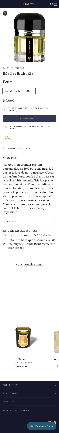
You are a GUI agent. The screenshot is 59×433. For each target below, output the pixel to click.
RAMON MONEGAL (14, 68)
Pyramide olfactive (17, 149)
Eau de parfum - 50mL (19, 91)
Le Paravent (29, 4)
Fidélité (9, 401)
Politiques (11, 385)
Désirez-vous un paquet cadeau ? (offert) (29, 109)
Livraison (9, 221)
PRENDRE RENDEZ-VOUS (16, 410)
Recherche (11, 393)
